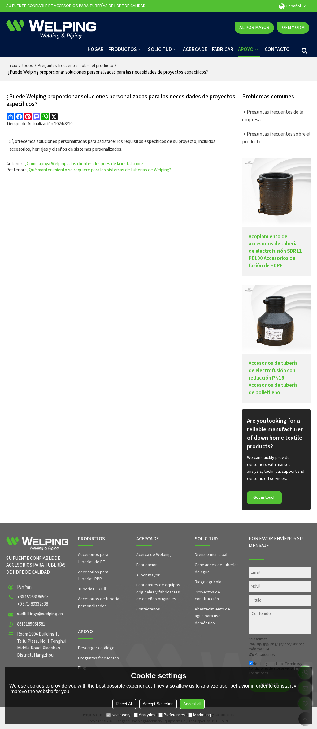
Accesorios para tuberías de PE (93, 558)
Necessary (121, 715)
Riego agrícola (208, 582)
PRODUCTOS (122, 49)
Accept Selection (158, 703)
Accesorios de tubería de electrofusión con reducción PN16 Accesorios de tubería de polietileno (273, 378)
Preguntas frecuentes (98, 658)
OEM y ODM (293, 27)
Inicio (12, 66)
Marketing (202, 715)
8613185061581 (31, 624)
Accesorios (265, 654)
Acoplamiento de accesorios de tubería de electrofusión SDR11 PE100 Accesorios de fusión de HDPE (275, 251)
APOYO (246, 49)
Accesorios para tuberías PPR (93, 575)
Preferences (174, 715)
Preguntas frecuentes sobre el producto (75, 66)
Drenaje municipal (211, 555)
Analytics (147, 715)
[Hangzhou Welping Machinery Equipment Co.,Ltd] (51, 28)
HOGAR (96, 49)
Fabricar (222, 49)
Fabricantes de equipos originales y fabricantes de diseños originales (158, 592)
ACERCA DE (195, 49)
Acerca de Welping (153, 555)
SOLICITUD (160, 49)
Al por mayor (254, 27)
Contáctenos (148, 609)
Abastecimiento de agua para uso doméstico (212, 616)
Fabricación (147, 565)
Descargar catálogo (96, 648)
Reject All (124, 703)
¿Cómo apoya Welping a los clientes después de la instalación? (84, 164)
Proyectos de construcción (207, 595)
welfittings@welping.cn (40, 614)
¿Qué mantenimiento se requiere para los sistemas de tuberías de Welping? (99, 170)
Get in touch (264, 497)
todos (27, 66)
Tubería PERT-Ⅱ (92, 589)
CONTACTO (277, 49)
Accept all (192, 703)
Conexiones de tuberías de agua (217, 568)
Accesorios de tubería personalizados (98, 602)
